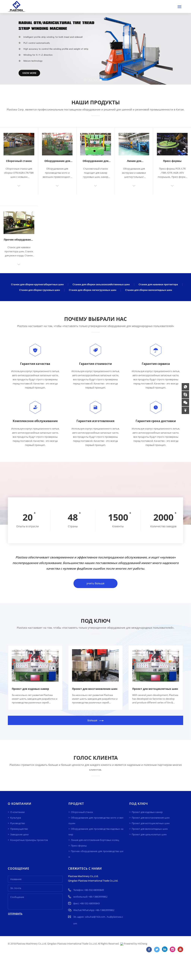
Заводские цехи (19, 834)
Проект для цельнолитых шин (149, 834)
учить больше (95, 583)
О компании (17, 812)
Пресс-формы (172, 161)
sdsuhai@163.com (95, 916)
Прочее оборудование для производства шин (95, 853)
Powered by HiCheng (135, 943)
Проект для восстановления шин (94, 689)
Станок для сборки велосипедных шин (148, 290)
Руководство (17, 823)
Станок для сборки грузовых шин (39, 290)
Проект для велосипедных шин (150, 828)
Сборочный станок (19, 161)
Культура (15, 817)
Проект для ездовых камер (30, 689)
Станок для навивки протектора (158, 284)
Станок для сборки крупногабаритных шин (37, 284)
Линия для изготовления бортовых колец (95, 840)
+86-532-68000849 (94, 890)
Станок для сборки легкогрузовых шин (92, 290)
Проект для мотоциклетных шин (155, 689)
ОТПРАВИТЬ (15, 913)
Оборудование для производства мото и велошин (95, 820)
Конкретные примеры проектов (29, 840)
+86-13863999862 (97, 896)
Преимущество (19, 828)
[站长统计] (121, 943)
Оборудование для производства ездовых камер (95, 831)
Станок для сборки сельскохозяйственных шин (101, 284)
